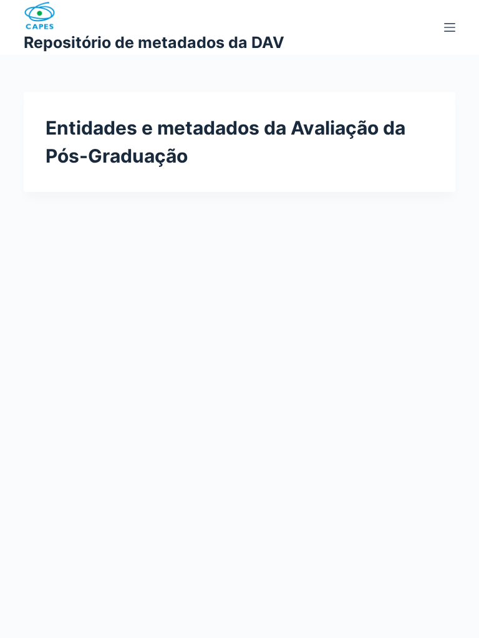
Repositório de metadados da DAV (154, 42)
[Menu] (449, 27)
